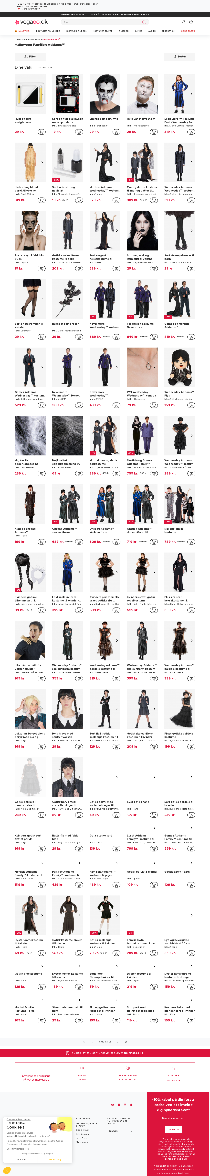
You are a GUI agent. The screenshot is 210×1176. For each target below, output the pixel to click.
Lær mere (20, 1159)
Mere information (31, 9)
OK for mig (55, 1159)
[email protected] (82, 4)
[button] (184, 22)
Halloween (34, 39)
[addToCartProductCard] (42, 132)
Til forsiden (21, 39)
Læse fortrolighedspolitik (18, 1149)
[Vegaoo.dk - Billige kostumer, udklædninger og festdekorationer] (31, 22)
